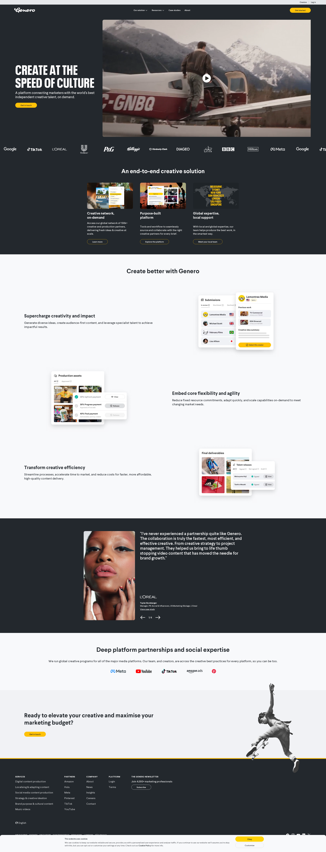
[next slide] (158, 617)
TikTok (68, 803)
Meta (67, 792)
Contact (91, 803)
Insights (90, 792)
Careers (90, 798)
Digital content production (30, 781)
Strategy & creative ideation (31, 798)
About (187, 10)
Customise (249, 845)
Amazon (69, 781)
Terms (112, 786)
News (89, 786)
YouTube (69, 809)
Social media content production (34, 792)
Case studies (174, 10)
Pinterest (69, 798)
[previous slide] (143, 617)
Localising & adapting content (32, 786)
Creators (303, 2)
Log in (313, 2)
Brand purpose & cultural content (34, 803)
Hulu (67, 786)
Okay (249, 839)
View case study (147, 609)
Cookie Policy (145, 845)
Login (112, 781)
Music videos (22, 809)
